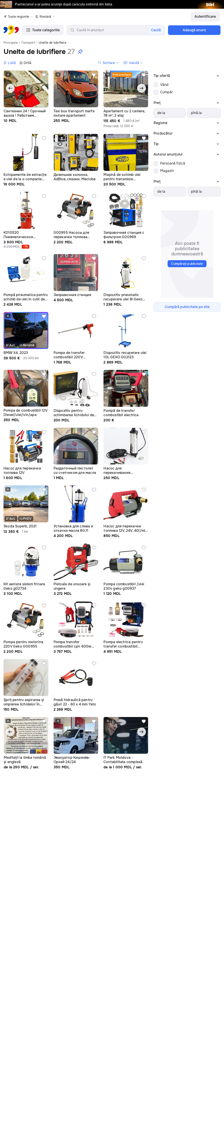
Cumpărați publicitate (187, 264)
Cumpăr (166, 92)
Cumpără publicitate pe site (187, 307)
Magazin (167, 170)
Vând (164, 84)
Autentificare (205, 16)
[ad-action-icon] (44, 75)
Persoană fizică (172, 163)
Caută (156, 30)
